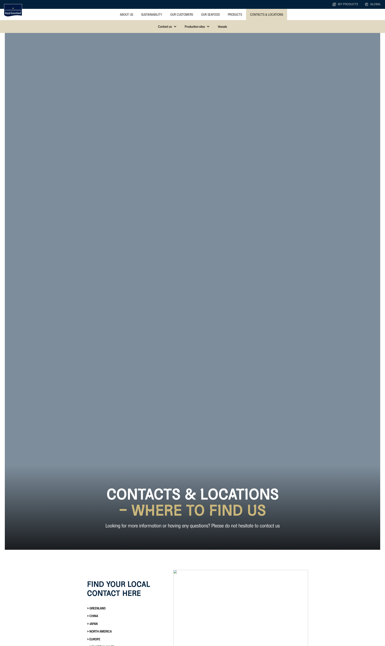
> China (92, 616)
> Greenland (96, 608)
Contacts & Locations (266, 14)
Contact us (165, 26)
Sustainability (151, 14)
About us (126, 14)
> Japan (92, 623)
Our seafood (210, 14)
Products (235, 14)
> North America (99, 631)
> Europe (93, 639)
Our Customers (181, 14)
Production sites (195, 26)
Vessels (222, 26)
